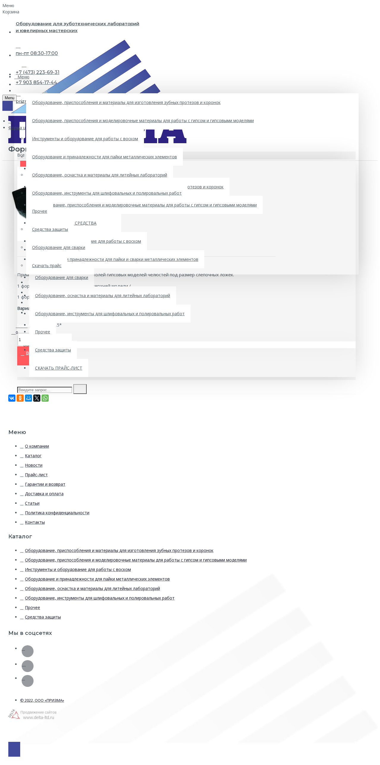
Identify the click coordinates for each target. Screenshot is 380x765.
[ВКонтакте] (11, 398)
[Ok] (28, 651)
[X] (36, 398)
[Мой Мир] (28, 398)
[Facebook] (28, 681)
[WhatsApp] (45, 398)
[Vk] (28, 666)
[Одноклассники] (20, 398)
